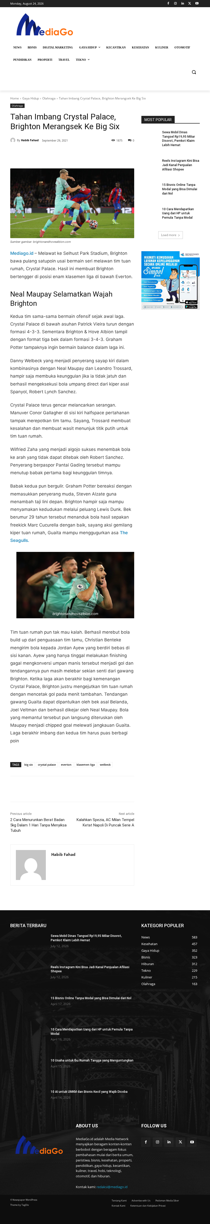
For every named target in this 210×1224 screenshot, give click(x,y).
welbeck (105, 764)
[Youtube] (197, 4)
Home (14, 98)
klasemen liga (86, 764)
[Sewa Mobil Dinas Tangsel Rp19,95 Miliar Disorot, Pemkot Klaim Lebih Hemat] (150, 136)
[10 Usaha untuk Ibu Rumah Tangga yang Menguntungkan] (28, 1071)
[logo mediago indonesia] (45, 25)
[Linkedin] (183, 4)
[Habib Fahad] (13, 140)
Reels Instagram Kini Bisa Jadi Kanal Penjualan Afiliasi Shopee (180, 165)
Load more (168, 235)
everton (66, 764)
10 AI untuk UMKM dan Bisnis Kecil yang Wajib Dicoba (89, 1092)
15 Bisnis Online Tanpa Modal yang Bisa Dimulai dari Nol (179, 189)
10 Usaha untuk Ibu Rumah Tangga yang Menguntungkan (92, 1060)
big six (28, 764)
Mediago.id (22, 253)
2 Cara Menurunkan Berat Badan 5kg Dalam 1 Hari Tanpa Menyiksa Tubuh (38, 825)
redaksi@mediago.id (112, 1187)
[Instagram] (175, 4)
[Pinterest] (69, 155)
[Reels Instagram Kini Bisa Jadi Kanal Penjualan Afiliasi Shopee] (150, 165)
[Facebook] (168, 4)
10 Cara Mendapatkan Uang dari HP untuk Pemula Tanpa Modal (178, 213)
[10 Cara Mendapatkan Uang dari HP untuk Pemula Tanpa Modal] (150, 213)
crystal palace (47, 764)
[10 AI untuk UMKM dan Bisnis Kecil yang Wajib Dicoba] (28, 1103)
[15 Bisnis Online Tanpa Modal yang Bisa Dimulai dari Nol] (150, 189)
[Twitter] (190, 4)
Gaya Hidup (30, 98)
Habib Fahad (30, 140)
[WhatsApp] (81, 155)
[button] (194, 72)
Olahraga (49, 98)
